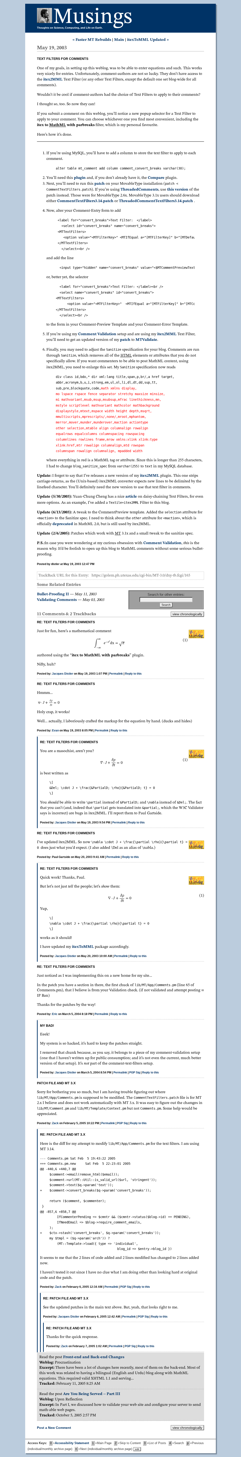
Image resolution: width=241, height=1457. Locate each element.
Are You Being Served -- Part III (91, 1394)
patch (99, 184)
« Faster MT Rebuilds (91, 40)
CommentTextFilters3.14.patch (85, 201)
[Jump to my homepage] (45, 17)
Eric (54, 1014)
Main (119, 40)
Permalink (116, 673)
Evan (55, 730)
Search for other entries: (166, 594)
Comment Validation (97, 334)
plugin (80, 178)
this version (177, 190)
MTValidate (146, 340)
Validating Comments (57, 600)
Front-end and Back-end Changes (93, 1357)
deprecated (62, 524)
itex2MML (53, 79)
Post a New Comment (54, 1428)
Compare (156, 178)
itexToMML (83, 947)
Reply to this (133, 673)
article (131, 497)
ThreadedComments (139, 190)
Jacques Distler (62, 673)
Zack (55, 1123)
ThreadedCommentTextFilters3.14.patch (156, 201)
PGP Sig (134, 1072)
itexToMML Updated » (148, 40)
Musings (92, 17)
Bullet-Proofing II (53, 594)
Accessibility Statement (72, 1443)
